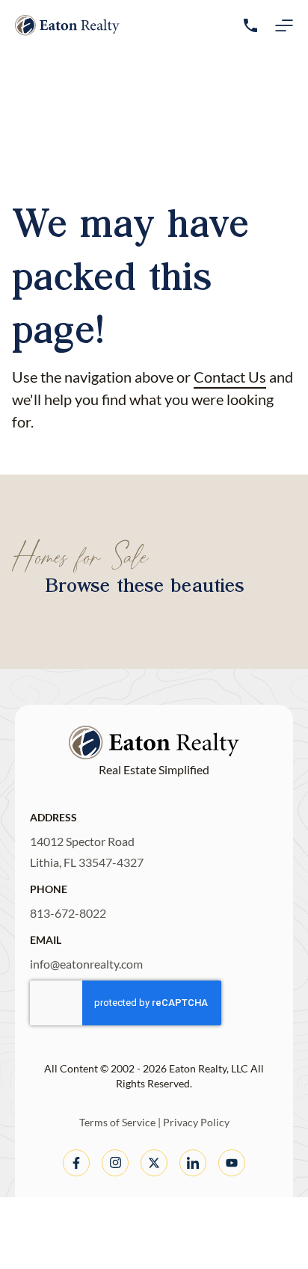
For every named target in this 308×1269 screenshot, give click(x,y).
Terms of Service (117, 1122)
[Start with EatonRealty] (67, 25)
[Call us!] (250, 25)
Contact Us (230, 377)
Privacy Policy (196, 1122)
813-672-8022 (68, 913)
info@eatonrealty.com (86, 964)
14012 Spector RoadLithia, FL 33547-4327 (87, 851)
